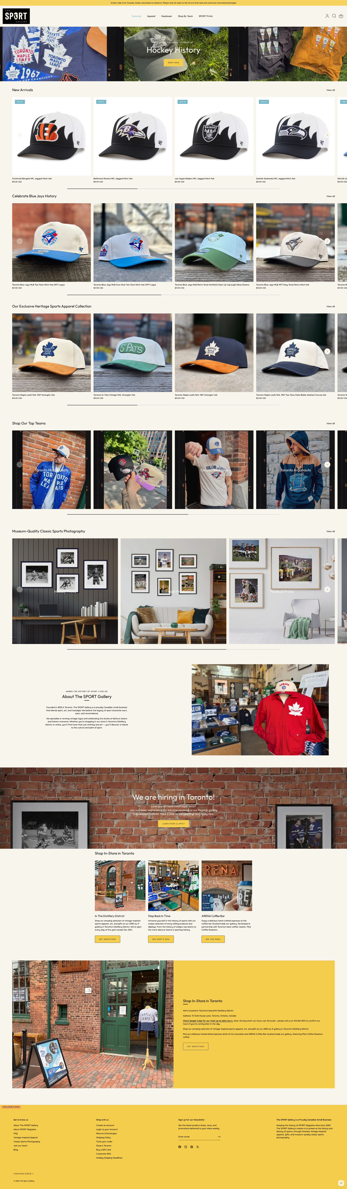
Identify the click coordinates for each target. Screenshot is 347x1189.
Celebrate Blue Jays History (34, 196)
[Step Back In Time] (173, 886)
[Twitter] (197, 1146)
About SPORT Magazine (25, 1129)
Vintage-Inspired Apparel (26, 1137)
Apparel (151, 16)
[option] (173, 40)
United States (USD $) (22, 1174)
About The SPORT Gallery (26, 1125)
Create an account (105, 1125)
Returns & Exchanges (106, 1133)
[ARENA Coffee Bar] (227, 886)
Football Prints (282, 591)
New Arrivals (22, 89)
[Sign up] (219, 1136)
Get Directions (195, 1046)
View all (331, 90)
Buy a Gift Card (103, 1149)
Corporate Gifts (103, 1153)
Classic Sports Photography (27, 1141)
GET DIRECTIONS (107, 939)
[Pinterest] (191, 1146)
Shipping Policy (103, 1137)
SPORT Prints (206, 16)
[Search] (334, 16)
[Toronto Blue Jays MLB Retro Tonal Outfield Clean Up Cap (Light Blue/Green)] (214, 242)
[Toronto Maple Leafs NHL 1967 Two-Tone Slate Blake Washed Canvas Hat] (295, 352)
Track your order (104, 1141)
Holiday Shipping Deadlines (109, 1158)
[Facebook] (179, 1146)
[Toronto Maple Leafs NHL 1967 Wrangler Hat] (214, 352)
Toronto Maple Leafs (51, 470)
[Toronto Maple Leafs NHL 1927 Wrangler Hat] (51, 352)
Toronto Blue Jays (214, 470)
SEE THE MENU (213, 939)
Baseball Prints (173, 591)
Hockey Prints (65, 591)
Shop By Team (185, 16)
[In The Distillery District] (120, 886)
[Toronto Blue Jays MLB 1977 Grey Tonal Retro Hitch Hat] (295, 242)
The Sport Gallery (27, 1181)
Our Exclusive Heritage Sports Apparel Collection (51, 306)
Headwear (166, 16)
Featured (136, 16)
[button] (20, 135)
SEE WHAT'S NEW (161, 939)
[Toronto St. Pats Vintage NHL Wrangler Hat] (133, 352)
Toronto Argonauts (295, 470)
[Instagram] (185, 1146)
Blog (16, 1149)
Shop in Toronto (103, 1145)
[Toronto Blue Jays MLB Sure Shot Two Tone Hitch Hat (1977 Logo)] (133, 242)
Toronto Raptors (133, 470)
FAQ (15, 1133)
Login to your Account (107, 1129)
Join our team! (21, 1145)
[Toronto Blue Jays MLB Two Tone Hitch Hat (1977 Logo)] (51, 242)
